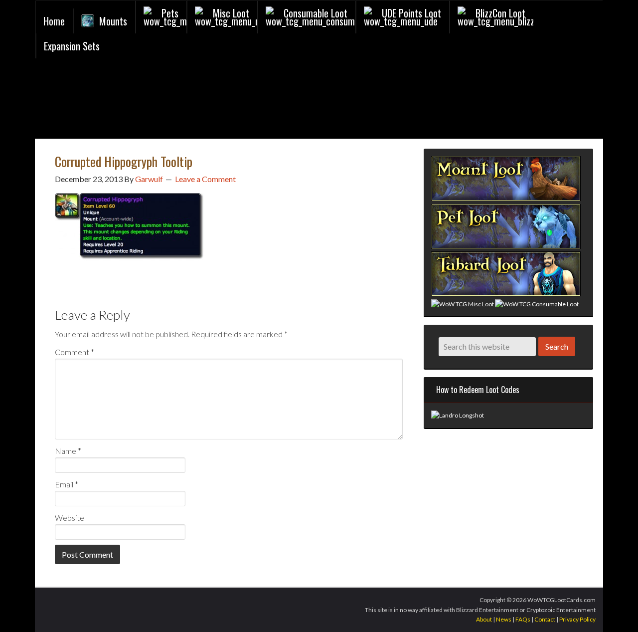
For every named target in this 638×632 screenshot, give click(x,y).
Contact (544, 619)
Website (69, 517)
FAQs (522, 619)
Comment (74, 352)
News (503, 619)
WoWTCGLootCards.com (155, 101)
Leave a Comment (205, 179)
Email (66, 484)
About (484, 619)
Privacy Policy (577, 619)
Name (68, 450)
